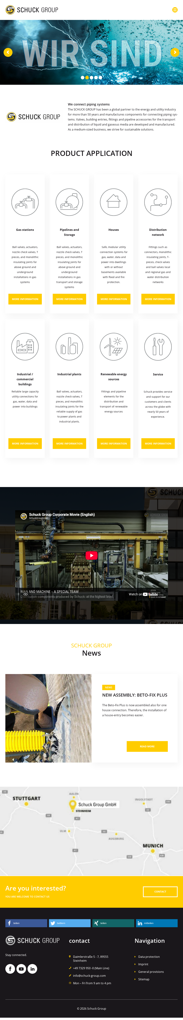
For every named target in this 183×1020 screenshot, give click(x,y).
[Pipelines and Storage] (69, 202)
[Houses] (113, 202)
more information (25, 299)
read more (147, 746)
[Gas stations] (25, 202)
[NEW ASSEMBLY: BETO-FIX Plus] (48, 718)
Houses (113, 230)
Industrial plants (69, 374)
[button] (26, 923)
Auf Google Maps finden (91, 831)
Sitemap (143, 979)
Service (158, 374)
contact (160, 891)
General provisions (151, 972)
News (108, 687)
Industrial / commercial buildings (25, 379)
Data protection (149, 957)
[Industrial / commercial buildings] (25, 346)
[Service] (158, 346)
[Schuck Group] (31, 7)
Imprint (143, 964)
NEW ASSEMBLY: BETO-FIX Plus (134, 695)
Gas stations (25, 230)
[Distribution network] (158, 202)
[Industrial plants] (69, 346)
